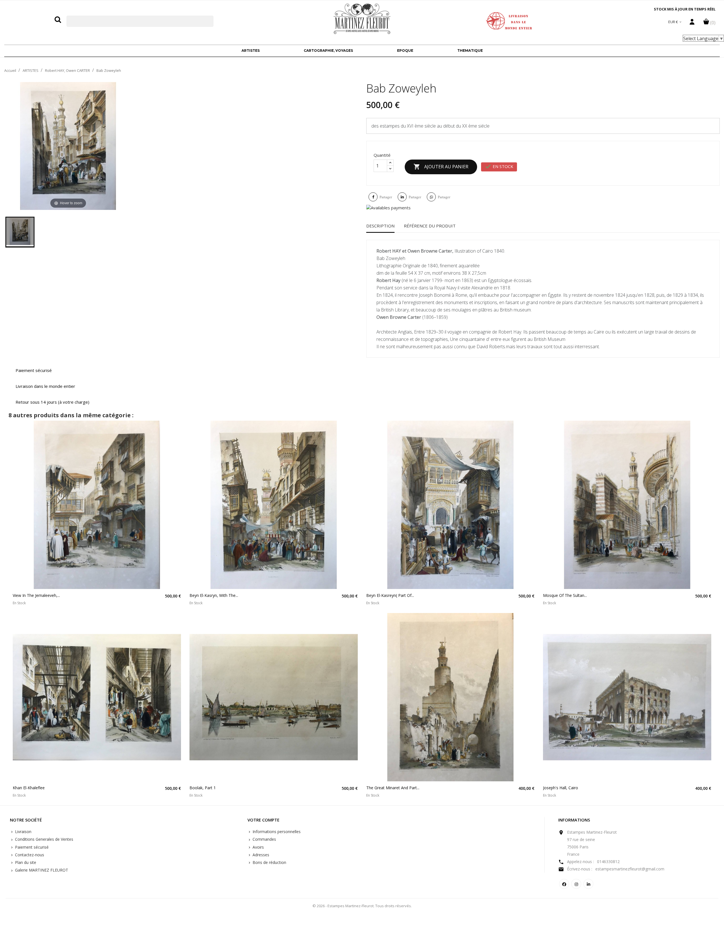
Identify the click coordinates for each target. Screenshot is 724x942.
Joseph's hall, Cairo (560, 788)
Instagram (576, 884)
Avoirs (257, 847)
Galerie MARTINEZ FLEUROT (41, 870)
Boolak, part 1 (202, 788)
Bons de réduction (268, 862)
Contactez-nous (29, 854)
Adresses (260, 854)
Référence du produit (430, 226)
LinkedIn (588, 884)
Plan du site (25, 862)
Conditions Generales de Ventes (43, 839)
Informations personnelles (276, 831)
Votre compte (263, 820)
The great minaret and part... (392, 788)
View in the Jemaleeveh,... (36, 595)
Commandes (263, 839)
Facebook (564, 884)
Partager (386, 197)
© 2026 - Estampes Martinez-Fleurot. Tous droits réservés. (362, 905)
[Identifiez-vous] (692, 23)
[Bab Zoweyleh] (20, 232)
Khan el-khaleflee (29, 788)
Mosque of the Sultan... (565, 595)
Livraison (22, 831)
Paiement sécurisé (31, 847)
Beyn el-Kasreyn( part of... (390, 595)
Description (380, 226)
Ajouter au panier (440, 166)
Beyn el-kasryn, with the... (213, 595)
